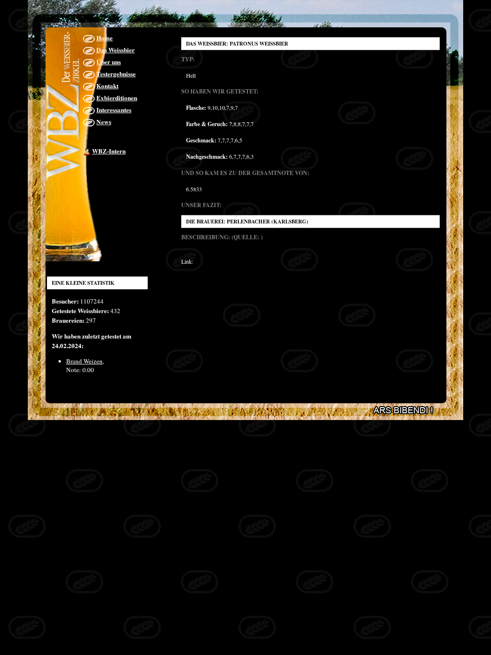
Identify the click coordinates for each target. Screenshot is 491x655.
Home (104, 38)
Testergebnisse (116, 74)
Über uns (108, 62)
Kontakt (107, 86)
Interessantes (113, 110)
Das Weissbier (115, 50)
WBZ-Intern (109, 151)
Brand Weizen (84, 361)
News (103, 122)
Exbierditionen (116, 98)
